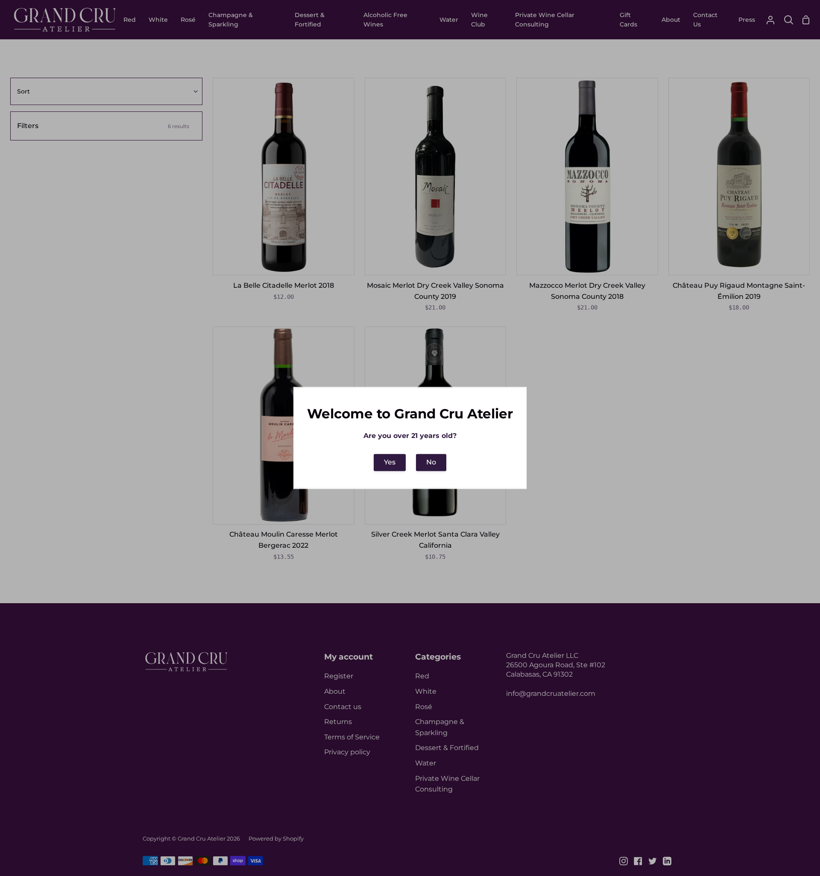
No (431, 462)
